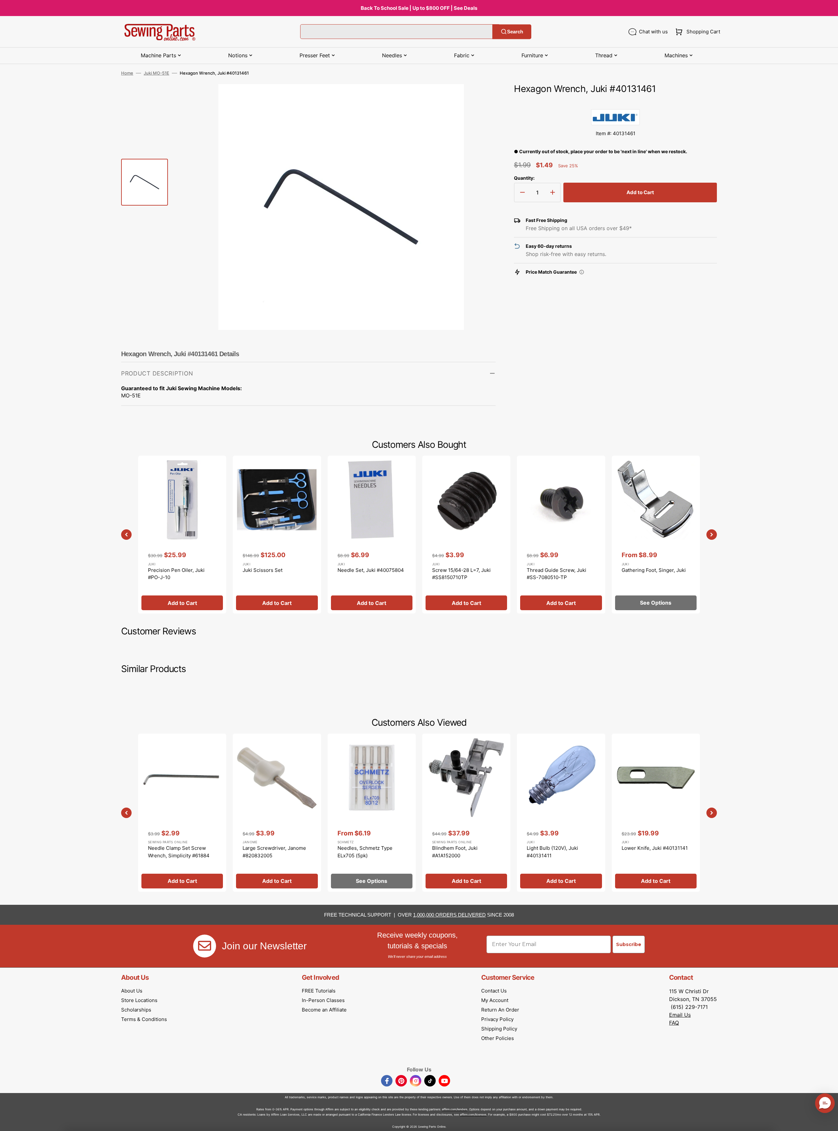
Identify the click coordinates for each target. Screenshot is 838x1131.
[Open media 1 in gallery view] (481, 99)
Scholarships (136, 1010)
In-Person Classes (323, 1000)
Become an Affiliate (324, 1010)
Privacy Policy (497, 1019)
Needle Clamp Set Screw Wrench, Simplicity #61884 (179, 852)
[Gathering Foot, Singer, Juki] (656, 534)
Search (515, 31)
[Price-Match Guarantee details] (581, 272)
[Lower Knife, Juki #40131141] (656, 812)
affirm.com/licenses (473, 1114)
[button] (696, 32)
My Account (494, 1000)
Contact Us (494, 991)
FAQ (674, 1022)
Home (127, 73)
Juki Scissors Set (262, 570)
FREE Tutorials (319, 991)
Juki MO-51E (156, 73)
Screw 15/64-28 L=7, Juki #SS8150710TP (461, 574)
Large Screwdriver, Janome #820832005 (274, 852)
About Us (131, 991)
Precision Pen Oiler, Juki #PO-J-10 (176, 574)
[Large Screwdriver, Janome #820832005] (277, 812)
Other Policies (497, 1038)
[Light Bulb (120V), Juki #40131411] (561, 812)
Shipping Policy (499, 1029)
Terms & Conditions (144, 1019)
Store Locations (139, 1000)
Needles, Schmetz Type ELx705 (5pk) (364, 852)
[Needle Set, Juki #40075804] (372, 534)
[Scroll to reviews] (615, 102)
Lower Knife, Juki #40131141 (655, 848)
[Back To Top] (828, 1121)
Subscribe (628, 944)
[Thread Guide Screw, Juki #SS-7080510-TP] (561, 534)
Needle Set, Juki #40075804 (370, 570)
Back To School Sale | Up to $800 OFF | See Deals (419, 8)
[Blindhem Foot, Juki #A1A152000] (466, 812)
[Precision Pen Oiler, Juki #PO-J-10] (182, 534)
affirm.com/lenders (454, 1109)
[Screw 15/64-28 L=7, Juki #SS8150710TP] (466, 534)
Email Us (680, 1015)
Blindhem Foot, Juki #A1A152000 (455, 852)
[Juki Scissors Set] (277, 534)
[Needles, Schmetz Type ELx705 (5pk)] (372, 812)
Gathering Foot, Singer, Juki (654, 570)
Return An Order (500, 1010)
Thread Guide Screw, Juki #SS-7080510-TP (556, 574)
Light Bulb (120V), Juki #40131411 (552, 852)
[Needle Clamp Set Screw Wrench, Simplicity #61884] (182, 812)
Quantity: (524, 178)
